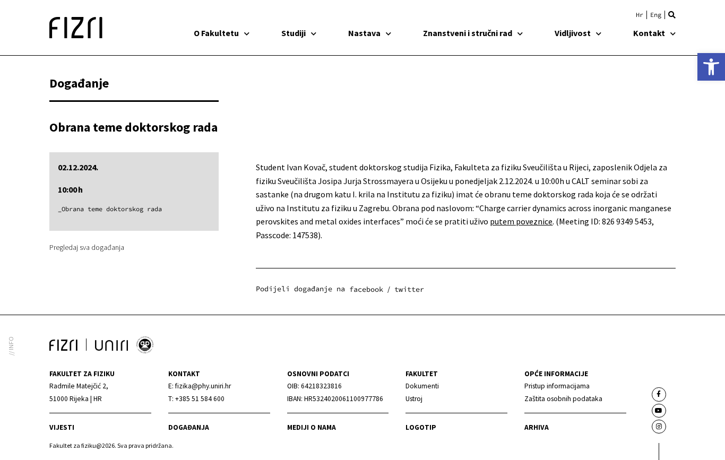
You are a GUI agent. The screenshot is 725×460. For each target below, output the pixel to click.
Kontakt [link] (649, 33)
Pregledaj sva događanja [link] (86, 247)
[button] (672, 15)
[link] (711, 67)
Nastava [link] (364, 33)
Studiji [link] (293, 33)
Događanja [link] (188, 427)
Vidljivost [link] (573, 33)
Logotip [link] (420, 427)
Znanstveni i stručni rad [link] (467, 33)
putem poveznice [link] (521, 221)
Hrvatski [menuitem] (639, 15)
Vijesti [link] (61, 427)
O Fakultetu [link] (216, 33)
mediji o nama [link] (311, 427)
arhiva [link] (536, 427)
